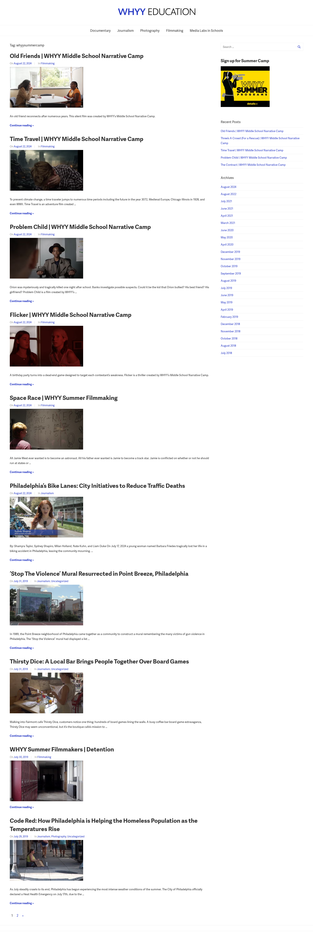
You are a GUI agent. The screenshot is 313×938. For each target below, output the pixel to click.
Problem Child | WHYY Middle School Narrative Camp (80, 226)
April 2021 (227, 216)
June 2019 (227, 295)
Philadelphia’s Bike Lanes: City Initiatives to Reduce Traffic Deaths (97, 485)
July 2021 (226, 201)
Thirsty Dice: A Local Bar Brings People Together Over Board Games (99, 661)
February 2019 (229, 317)
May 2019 (226, 302)
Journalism (125, 30)
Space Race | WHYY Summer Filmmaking (64, 397)
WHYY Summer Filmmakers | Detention (62, 749)
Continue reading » (22, 125)
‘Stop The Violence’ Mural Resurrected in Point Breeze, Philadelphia (99, 573)
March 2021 (228, 223)
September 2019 (231, 273)
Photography (150, 30)
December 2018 (230, 324)
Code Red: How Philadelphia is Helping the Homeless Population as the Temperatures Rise (104, 824)
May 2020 (227, 237)
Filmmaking (174, 30)
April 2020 (227, 244)
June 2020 (227, 230)
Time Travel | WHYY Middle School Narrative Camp (76, 138)
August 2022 (228, 194)
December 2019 (230, 252)
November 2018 (230, 331)
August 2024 (228, 187)
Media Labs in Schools (206, 30)
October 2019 (229, 266)
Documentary (100, 30)
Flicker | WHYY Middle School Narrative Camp (70, 314)
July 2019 (226, 288)
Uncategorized (59, 581)
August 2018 (228, 345)
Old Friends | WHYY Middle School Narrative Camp (76, 55)
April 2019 (227, 309)
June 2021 (227, 208)
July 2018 (226, 353)
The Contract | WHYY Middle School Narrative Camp (253, 165)
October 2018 (229, 338)
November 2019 (230, 259)
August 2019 (228, 280)
